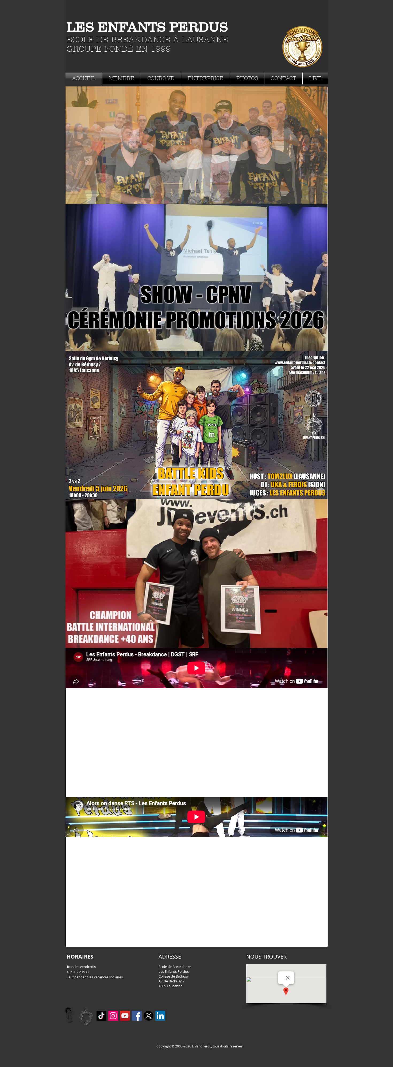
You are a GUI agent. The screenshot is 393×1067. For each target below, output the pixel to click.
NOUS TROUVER (266, 956)
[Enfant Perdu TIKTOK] (101, 1016)
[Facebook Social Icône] (137, 1016)
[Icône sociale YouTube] (125, 1016)
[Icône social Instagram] (113, 1016)
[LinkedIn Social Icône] (160, 1016)
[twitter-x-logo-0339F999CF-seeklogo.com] (148, 1016)
